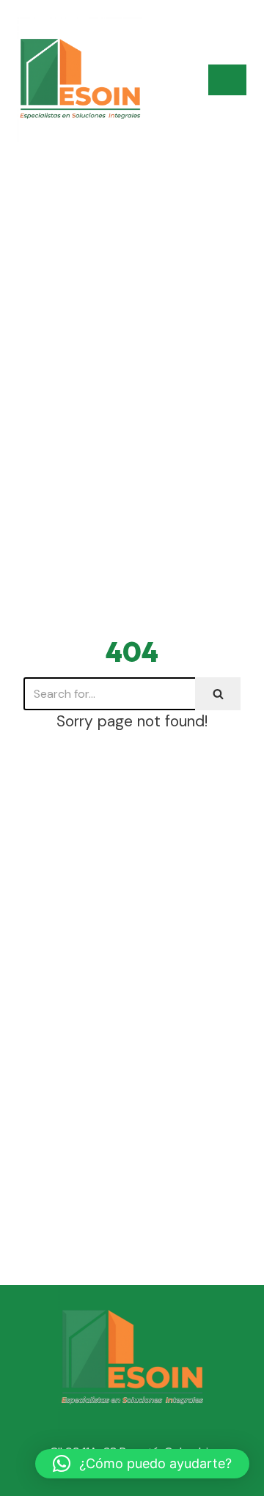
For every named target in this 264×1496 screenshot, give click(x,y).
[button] (142, 1463)
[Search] (218, 693)
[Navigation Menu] (227, 80)
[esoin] (80, 80)
